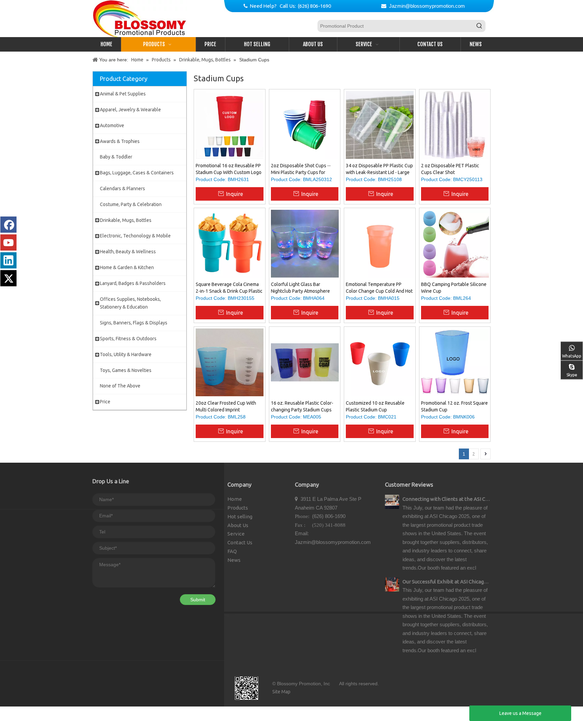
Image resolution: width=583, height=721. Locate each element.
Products (237, 508)
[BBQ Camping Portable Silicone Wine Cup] (455, 243)
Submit (197, 599)
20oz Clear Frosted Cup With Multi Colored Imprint (226, 406)
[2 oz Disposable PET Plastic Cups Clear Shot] (455, 124)
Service (236, 534)
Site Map (281, 691)
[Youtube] (8, 242)
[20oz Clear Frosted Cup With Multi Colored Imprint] (229, 362)
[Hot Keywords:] (479, 26)
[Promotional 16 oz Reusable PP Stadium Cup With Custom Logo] (229, 124)
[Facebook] (8, 225)
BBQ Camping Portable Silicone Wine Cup (454, 288)
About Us (237, 525)
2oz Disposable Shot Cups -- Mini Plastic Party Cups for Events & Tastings (301, 169)
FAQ (232, 551)
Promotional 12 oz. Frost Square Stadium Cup (454, 406)
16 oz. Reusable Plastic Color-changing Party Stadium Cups (302, 406)
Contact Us (239, 542)
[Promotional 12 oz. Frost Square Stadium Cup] (455, 362)
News (234, 560)
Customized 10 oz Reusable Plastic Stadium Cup (375, 406)
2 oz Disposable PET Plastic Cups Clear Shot (450, 169)
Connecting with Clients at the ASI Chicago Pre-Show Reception (476, 499)
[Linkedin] (8, 260)
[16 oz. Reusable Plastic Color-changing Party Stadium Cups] (305, 362)
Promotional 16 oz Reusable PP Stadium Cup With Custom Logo (228, 169)
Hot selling (239, 516)
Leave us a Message (520, 713)
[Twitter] (8, 278)
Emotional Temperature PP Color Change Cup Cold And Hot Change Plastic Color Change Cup (379, 288)
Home (234, 499)
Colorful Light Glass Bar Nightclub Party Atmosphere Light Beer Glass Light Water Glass (300, 288)
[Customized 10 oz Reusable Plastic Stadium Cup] (380, 362)
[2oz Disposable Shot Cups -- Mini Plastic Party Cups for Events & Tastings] (305, 124)
